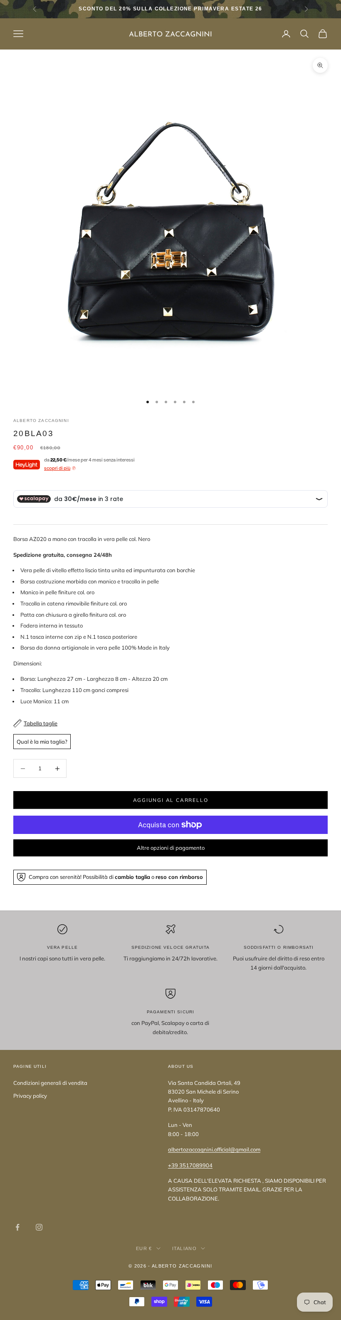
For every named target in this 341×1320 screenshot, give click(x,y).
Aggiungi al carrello (170, 800)
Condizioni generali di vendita (50, 1082)
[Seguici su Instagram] (39, 1227)
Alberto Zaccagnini (41, 420)
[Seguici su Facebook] (17, 1227)
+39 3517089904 (190, 1165)
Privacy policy (30, 1095)
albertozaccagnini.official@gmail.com (214, 1149)
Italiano (184, 1248)
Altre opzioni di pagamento (171, 847)
